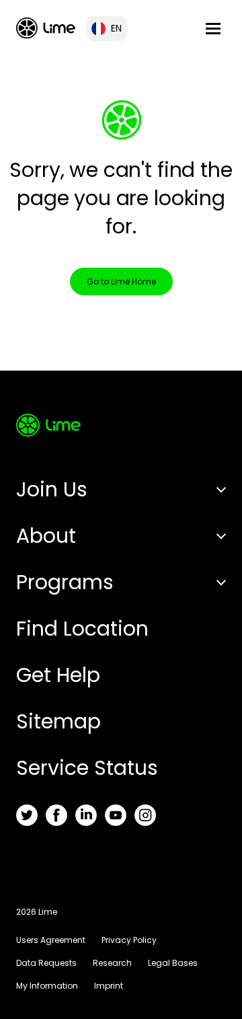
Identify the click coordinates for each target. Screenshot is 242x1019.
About (46, 535)
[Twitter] (27, 815)
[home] (45, 27)
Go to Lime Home (121, 281)
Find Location (82, 628)
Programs (65, 582)
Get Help (58, 675)
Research (112, 963)
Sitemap (58, 721)
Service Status (87, 767)
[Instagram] (145, 815)
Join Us (51, 489)
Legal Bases (173, 963)
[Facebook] (56, 815)
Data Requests (46, 963)
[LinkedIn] (86, 815)
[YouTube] (115, 815)
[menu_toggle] (213, 28)
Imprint (108, 985)
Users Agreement (50, 940)
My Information (47, 985)
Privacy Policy (129, 940)
